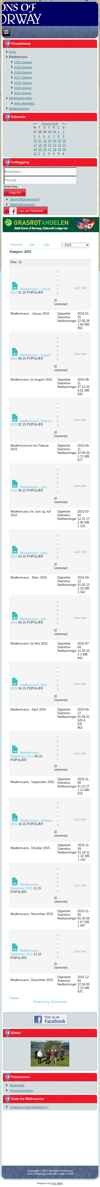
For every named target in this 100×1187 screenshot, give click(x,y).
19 (45, 145)
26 (45, 149)
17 (35, 145)
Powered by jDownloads (50, 1002)
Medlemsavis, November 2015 (25, 886)
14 (54, 140)
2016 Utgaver (23, 83)
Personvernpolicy (21, 1090)
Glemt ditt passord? (22, 204)
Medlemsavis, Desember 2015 (25, 952)
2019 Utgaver (23, 67)
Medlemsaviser (19, 108)
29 (59, 149)
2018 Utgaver (23, 72)
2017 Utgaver (23, 77)
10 (35, 140)
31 (35, 154)
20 (49, 145)
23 (64, 145)
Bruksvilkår (17, 1085)
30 (64, 149)
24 (35, 149)
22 (59, 145)
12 (45, 140)
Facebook (30, 211)
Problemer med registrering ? (29, 1107)
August (46, 123)
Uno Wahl (57, 1183)
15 (59, 140)
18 (40, 145)
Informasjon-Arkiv (20, 98)
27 (49, 149)
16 (64, 140)
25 (40, 149)
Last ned (80, 288)
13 (49, 140)
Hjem (12, 52)
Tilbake (14, 998)
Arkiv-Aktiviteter (24, 103)
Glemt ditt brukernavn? (25, 199)
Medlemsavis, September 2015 (25, 754)
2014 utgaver (23, 93)
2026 (54, 123)
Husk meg (10, 186)
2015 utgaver (23, 88)
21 (54, 145)
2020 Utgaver (23, 62)
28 (54, 149)
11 (40, 140)
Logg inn (15, 192)
